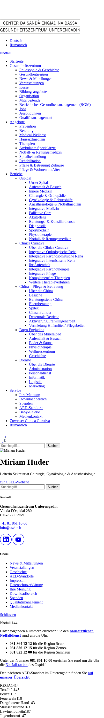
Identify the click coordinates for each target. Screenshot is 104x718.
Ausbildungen (30, 113)
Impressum (18, 580)
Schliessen (8, 615)
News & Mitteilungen (35, 79)
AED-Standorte (31, 408)
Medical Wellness (32, 135)
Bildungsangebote (33, 92)
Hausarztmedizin (32, 139)
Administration (40, 369)
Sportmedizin (39, 230)
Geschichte (37, 356)
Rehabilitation (30, 161)
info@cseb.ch (10, 528)
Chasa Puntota (40, 312)
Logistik (35, 382)
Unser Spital (38, 182)
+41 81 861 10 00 (13, 523)
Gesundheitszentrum (25, 66)
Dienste (25, 360)
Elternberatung (40, 304)
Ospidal (25, 178)
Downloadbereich (33, 399)
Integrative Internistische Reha (52, 260)
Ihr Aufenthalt (39, 265)
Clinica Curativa (31, 243)
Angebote (17, 122)
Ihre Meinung (29, 395)
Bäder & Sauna (40, 343)
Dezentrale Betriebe (44, 317)
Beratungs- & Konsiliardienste (52, 221)
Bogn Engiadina (31, 330)
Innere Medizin (40, 191)
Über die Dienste (42, 364)
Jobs (22, 109)
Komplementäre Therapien (49, 278)
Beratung (26, 130)
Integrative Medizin (44, 208)
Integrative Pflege (42, 273)
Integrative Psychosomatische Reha (56, 256)
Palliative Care (40, 213)
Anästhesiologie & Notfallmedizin (55, 204)
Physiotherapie (40, 234)
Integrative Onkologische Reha (52, 252)
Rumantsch (18, 45)
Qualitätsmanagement (35, 117)
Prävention (27, 126)
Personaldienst (40, 373)
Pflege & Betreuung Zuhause (41, 165)
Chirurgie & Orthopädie (47, 195)
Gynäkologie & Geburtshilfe (51, 200)
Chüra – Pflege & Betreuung (41, 286)
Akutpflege (37, 217)
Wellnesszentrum (42, 351)
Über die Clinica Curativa (48, 247)
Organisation (29, 96)
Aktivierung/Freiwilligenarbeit (52, 321)
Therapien (27, 143)
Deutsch (16, 40)
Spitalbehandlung (32, 156)
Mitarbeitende (29, 100)
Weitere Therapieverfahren (49, 282)
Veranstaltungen (31, 83)
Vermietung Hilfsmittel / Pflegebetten (57, 325)
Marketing (37, 386)
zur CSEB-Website (14, 482)
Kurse (24, 87)
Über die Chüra (41, 291)
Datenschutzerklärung (26, 585)
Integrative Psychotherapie (49, 269)
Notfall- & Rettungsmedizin (40, 152)
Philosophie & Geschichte (39, 70)
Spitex (34, 308)
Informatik (37, 377)
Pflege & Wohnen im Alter (39, 169)
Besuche (35, 295)
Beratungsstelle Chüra (46, 299)
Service (15, 390)
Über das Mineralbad (45, 334)
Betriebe (16, 174)
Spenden (26, 403)
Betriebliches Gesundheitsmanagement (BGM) (55, 105)
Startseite (16, 61)
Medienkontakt (30, 416)
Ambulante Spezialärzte (37, 148)
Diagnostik (37, 226)
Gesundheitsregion (33, 74)
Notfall (5, 53)
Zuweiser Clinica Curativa (30, 421)
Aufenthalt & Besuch (45, 187)
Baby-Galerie (29, 412)
